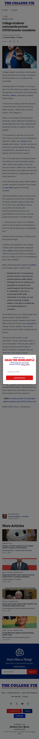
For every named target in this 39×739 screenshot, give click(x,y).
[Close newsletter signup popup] (32, 358)
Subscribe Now (19, 378)
